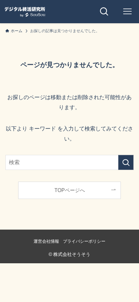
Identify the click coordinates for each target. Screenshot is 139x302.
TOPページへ (69, 190)
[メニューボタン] (127, 11)
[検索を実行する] (126, 162)
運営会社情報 (46, 241)
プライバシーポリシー (84, 241)
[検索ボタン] (104, 11)
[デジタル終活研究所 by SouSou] (25, 11)
